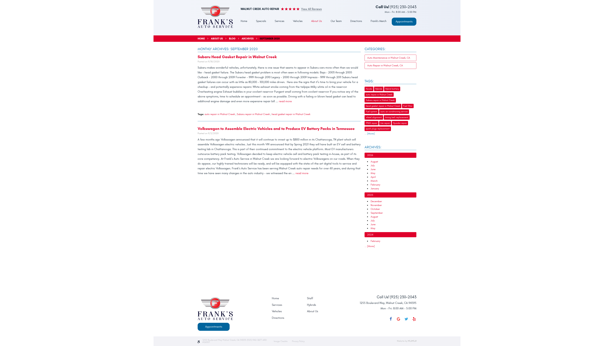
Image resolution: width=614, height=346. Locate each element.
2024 (370, 234)
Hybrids (378, 88)
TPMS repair (371, 123)
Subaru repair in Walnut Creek (253, 114)
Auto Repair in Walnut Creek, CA (385, 65)
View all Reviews (311, 9)
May (373, 173)
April (373, 177)
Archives (248, 38)
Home (244, 21)
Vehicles (298, 21)
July (373, 165)
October (375, 209)
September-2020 (270, 38)
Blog (232, 38)
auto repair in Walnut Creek (220, 114)
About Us (316, 21)
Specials (261, 21)
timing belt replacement (396, 117)
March (374, 180)
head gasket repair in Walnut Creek (291, 114)
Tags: (369, 81)
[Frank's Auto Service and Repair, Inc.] (215, 16)
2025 (370, 195)
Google (398, 319)
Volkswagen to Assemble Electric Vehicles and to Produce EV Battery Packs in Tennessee (276, 128)
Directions (356, 21)
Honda (369, 88)
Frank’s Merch (378, 21)
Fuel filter (407, 106)
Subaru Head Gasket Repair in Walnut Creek (237, 56)
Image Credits (281, 341)
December (376, 201)
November (376, 205)
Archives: (373, 147)
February (375, 184)
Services (279, 21)
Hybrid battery (392, 88)
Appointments (404, 21)
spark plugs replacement (378, 128)
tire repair (385, 123)
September (377, 212)
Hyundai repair (400, 123)
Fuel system (371, 111)
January (375, 188)
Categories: (375, 49)
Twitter (406, 319)
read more (285, 101)
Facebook (391, 319)
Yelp (414, 319)
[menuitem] (244, 21)
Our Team (336, 21)
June (373, 169)
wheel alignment (374, 117)
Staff (310, 298)
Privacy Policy (298, 341)
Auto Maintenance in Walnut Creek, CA (388, 57)
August (374, 161)
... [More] (370, 133)
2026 (370, 155)
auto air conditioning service (394, 111)
